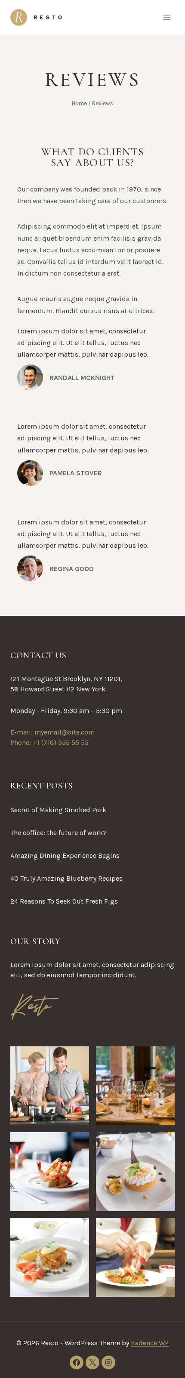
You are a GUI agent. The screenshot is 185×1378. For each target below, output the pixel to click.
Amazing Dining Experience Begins (65, 855)
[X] (92, 1362)
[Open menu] (167, 17)
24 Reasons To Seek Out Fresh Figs (64, 901)
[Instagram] (108, 1362)
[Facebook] (76, 1362)
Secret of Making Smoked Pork (58, 810)
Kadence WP (150, 1343)
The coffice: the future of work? (58, 833)
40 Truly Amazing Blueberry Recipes (66, 878)
